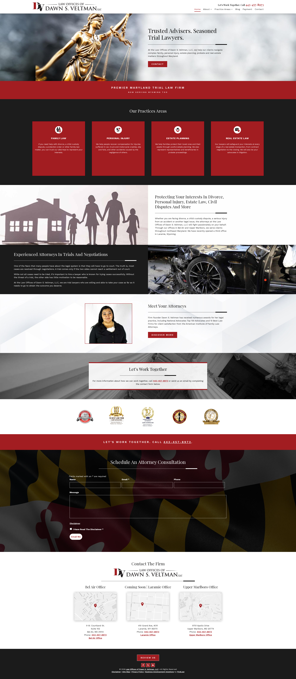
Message (74, 492)
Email (125, 479)
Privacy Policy (138, 672)
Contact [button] (157, 64)
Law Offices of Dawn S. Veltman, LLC (142, 669)
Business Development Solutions (159, 672)
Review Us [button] (148, 657)
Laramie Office (148, 635)
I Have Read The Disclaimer (88, 529)
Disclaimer (75, 523)
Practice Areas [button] (223, 9)
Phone (177, 479)
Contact (259, 9)
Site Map (126, 672)
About (206, 9)
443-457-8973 (254, 5)
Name (73, 479)
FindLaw (180, 672)
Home (197, 9)
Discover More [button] (162, 335)
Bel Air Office (95, 638)
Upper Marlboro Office (200, 635)
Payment (247, 9)
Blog (237, 9)
